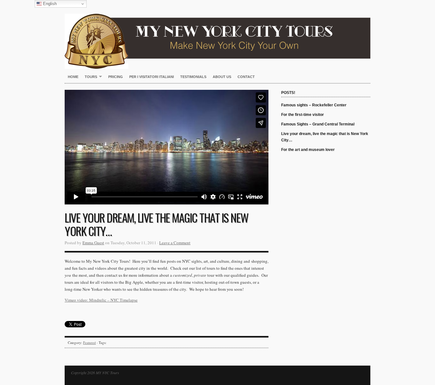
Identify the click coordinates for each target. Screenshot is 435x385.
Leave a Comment (174, 243)
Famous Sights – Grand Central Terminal (317, 124)
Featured (89, 342)
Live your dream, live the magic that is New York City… (324, 137)
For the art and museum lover (308, 149)
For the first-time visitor (302, 114)
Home (73, 77)
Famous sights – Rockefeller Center (313, 105)
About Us (222, 77)
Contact (246, 77)
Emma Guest (93, 243)
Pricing (115, 77)
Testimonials (193, 77)
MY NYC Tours (217, 34)
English (49, 3)
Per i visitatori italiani (151, 77)
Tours (89, 77)
